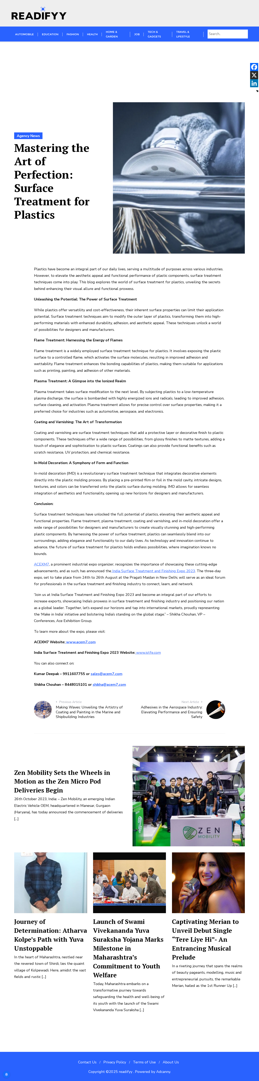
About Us (171, 1062)
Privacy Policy (114, 1062)
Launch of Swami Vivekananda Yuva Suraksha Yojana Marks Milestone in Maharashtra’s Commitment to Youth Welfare (128, 948)
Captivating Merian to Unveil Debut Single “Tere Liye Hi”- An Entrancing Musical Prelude (205, 939)
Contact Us (87, 1062)
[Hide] (257, 91)
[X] (254, 75)
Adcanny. (163, 1071)
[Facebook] (254, 67)
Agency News (28, 135)
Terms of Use (144, 1062)
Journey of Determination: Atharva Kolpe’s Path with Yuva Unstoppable (50, 934)
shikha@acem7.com (109, 684)
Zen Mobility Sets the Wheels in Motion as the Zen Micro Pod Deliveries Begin (62, 781)
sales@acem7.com (106, 673)
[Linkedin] (254, 83)
